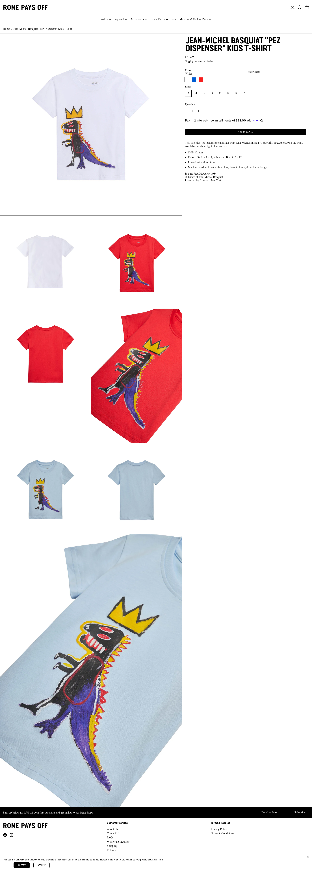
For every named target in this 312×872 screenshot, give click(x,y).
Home (6, 29)
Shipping (189, 61)
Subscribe (300, 812)
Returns (111, 850)
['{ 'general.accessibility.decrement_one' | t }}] (186, 111)
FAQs (110, 837)
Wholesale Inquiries (118, 841)
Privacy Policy (219, 829)
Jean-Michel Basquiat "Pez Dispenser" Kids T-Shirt (43, 29)
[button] (300, 7)
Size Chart (254, 71)
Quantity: (190, 104)
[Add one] (198, 111)
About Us (112, 829)
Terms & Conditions (222, 833)
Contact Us (113, 833)
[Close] (308, 857)
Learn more (157, 859)
